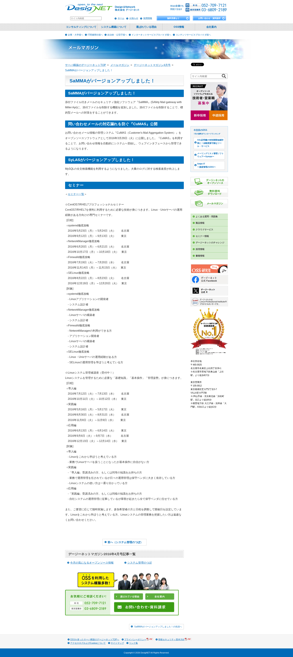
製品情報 (200, 223)
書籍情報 (200, 255)
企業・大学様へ (75, 35)
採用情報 (147, 18)
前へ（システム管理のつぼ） (125, 542)
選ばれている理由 (146, 27)
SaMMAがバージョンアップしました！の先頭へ (158, 626)
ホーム (121, 18)
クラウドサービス (204, 229)
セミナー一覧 (76, 194)
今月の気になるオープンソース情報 (92, 562)
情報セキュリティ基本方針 (171, 639)
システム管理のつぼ (139, 562)
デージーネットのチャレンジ (210, 242)
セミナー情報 (202, 236)
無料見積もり (173, 18)
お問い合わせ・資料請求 (209, 18)
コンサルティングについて (81, 27)
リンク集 (133, 643)
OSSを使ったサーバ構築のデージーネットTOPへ (94, 639)
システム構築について (113, 27)
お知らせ (133, 18)
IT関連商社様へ (95, 35)
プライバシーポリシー (135, 639)
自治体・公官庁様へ (117, 35)
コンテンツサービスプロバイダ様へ (193, 35)
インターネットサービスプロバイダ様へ (151, 35)
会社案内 (211, 27)
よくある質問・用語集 (207, 216)
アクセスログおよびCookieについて (88, 643)
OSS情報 (179, 27)
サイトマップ (117, 643)
